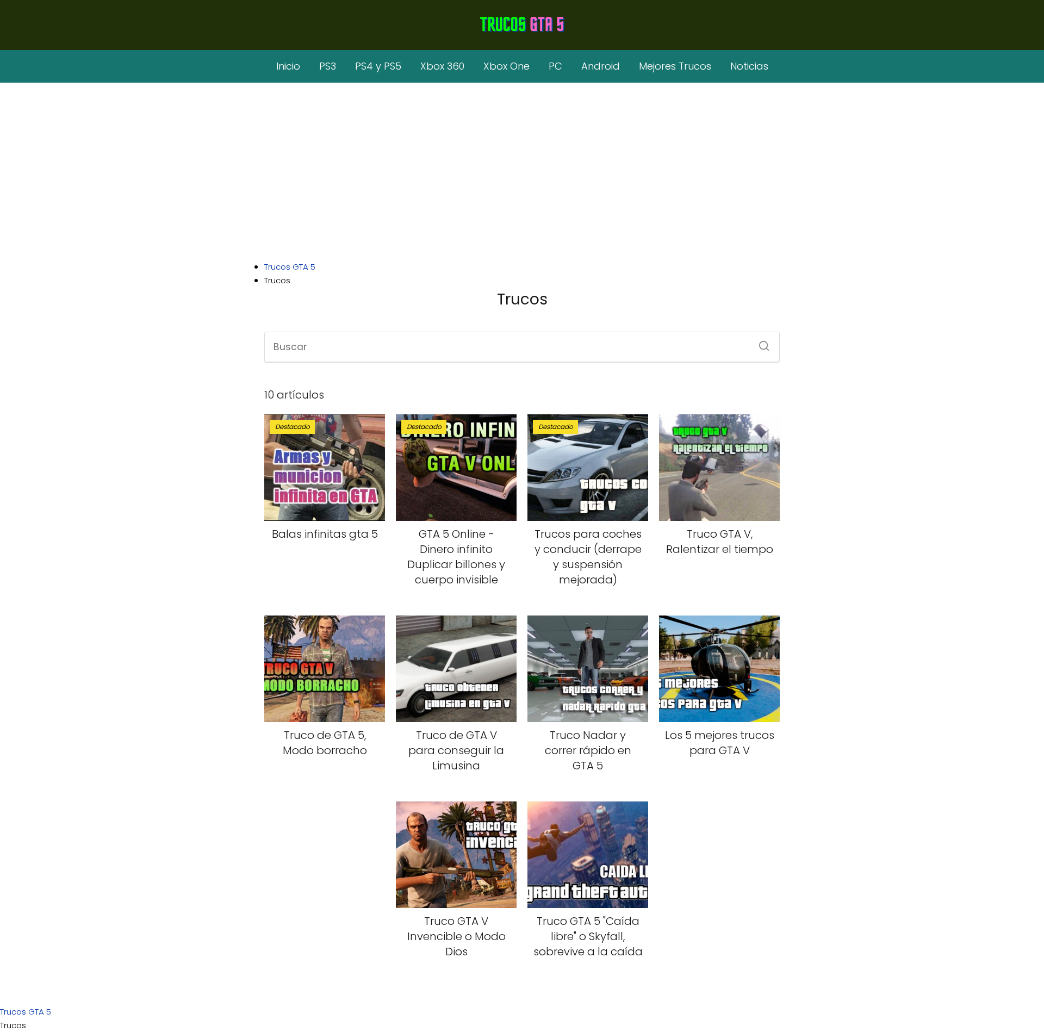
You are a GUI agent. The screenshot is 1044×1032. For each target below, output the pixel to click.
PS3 (327, 66)
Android (600, 66)
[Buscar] (760, 342)
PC (555, 66)
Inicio (288, 66)
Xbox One (506, 66)
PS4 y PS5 (378, 66)
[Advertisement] (522, 173)
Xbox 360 (442, 66)
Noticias (749, 66)
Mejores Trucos (675, 66)
